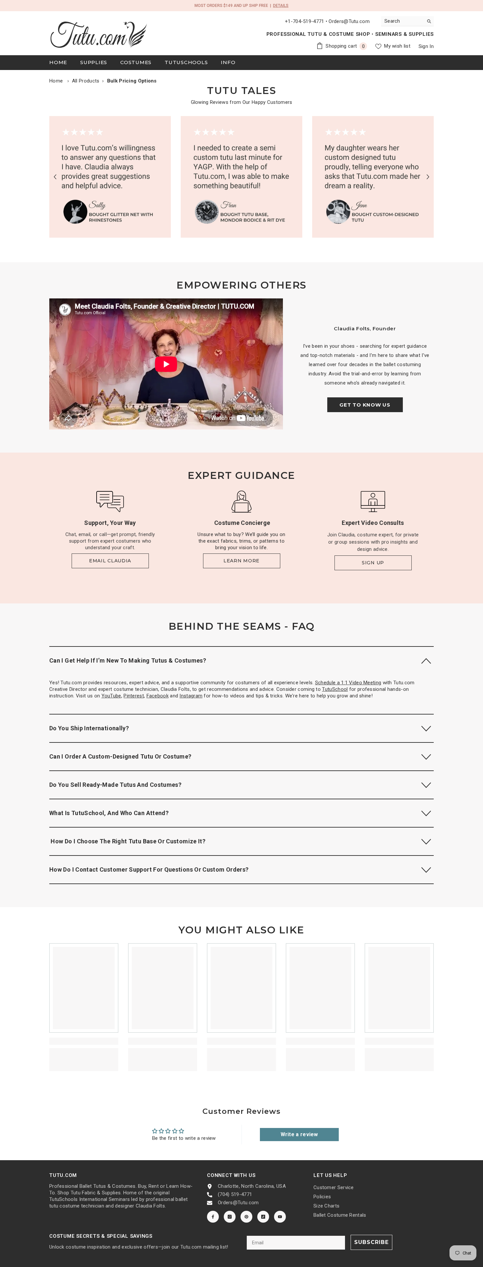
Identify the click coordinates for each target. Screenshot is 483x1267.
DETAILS (280, 5)
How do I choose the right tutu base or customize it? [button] (127, 841)
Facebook (158, 696)
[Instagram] (230, 1217)
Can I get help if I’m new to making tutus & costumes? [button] (127, 660)
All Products (86, 81)
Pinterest (134, 696)
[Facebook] (213, 1217)
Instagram (190, 696)
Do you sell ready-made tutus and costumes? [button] (115, 784)
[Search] (407, 21)
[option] (110, 176)
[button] (55, 176)
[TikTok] (263, 1217)
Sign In (426, 46)
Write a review (299, 1134)
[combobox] (402, 21)
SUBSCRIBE (371, 1242)
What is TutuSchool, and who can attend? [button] (109, 812)
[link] (110, 176)
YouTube (111, 696)
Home (56, 81)
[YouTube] (280, 1217)
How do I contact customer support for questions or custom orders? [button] (148, 869)
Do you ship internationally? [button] (89, 728)
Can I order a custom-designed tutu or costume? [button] (120, 756)
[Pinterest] (246, 1217)
